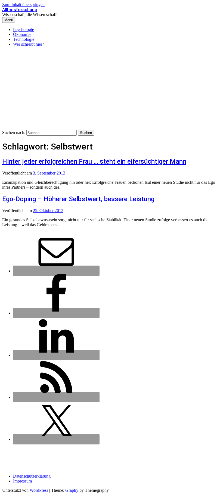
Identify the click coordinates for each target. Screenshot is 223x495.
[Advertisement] (111, 89)
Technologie (23, 39)
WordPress (39, 490)
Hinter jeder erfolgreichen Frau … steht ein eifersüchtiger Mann (94, 161)
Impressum (22, 481)
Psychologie (23, 29)
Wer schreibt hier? (28, 44)
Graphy (71, 490)
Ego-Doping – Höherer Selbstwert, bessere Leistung (78, 199)
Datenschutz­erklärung (32, 476)
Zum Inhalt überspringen (23, 4)
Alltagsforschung (19, 9)
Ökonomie (22, 34)
